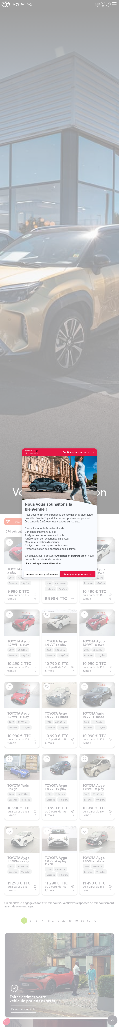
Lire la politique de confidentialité (43, 563)
